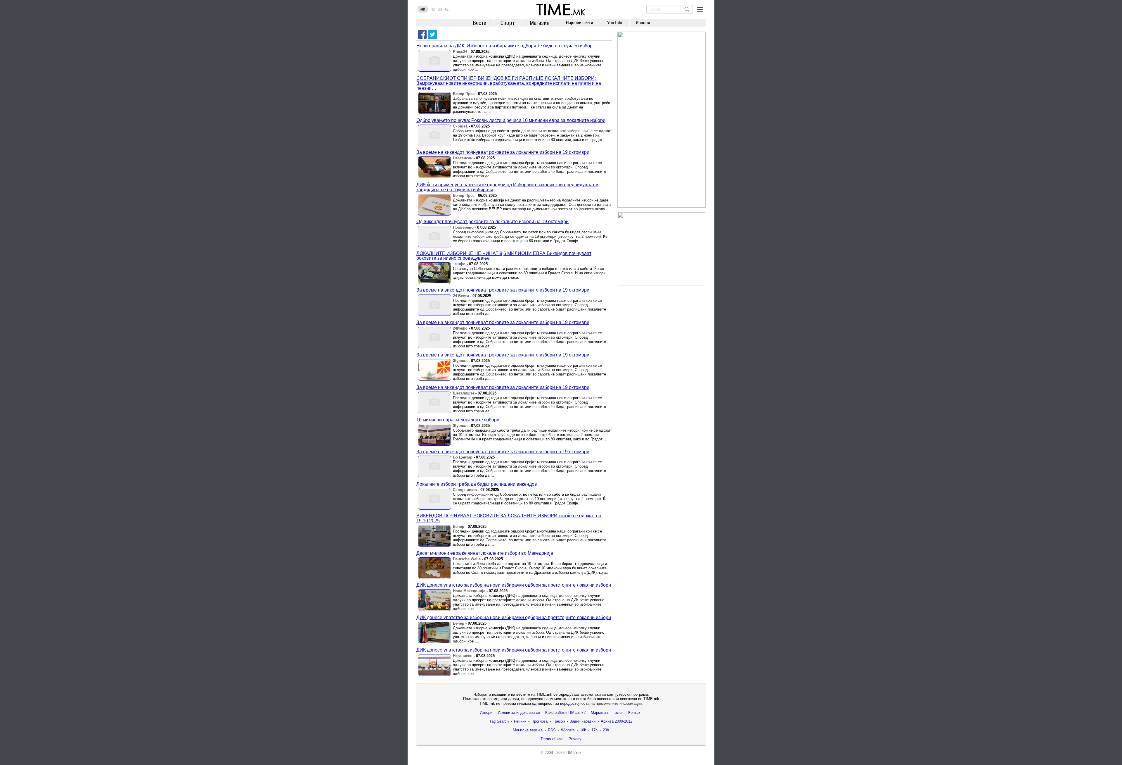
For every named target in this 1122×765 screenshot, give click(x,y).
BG (440, 9)
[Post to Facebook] (422, 34)
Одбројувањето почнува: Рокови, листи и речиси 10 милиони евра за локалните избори (510, 120)
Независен (462, 158)
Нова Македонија (469, 591)
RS (433, 9)
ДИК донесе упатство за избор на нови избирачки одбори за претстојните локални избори (513, 585)
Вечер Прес (464, 94)
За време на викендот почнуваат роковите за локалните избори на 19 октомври (502, 152)
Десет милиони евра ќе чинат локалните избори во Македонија (484, 553)
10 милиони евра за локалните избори (457, 419)
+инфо (459, 264)
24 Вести (461, 296)
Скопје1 (460, 126)
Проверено (463, 227)
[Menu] (699, 9)
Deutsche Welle (467, 559)
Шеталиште (463, 393)
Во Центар (462, 457)
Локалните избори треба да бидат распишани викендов (476, 484)
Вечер (458, 526)
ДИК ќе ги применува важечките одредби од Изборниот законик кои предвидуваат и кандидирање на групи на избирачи (507, 187)
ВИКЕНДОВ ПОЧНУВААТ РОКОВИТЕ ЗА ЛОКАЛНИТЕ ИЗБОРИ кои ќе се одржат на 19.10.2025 (508, 518)
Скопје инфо (465, 489)
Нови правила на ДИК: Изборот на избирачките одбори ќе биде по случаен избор (504, 45)
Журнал (460, 361)
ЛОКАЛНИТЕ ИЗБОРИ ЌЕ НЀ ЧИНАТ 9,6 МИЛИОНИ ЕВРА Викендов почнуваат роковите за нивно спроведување (503, 256)
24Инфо (460, 328)
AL (447, 9)
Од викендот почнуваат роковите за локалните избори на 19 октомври (492, 221)
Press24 (460, 51)
